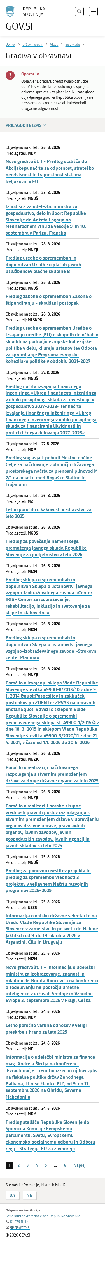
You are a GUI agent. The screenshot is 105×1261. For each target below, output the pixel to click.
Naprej (79, 1165)
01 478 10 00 (20, 1222)
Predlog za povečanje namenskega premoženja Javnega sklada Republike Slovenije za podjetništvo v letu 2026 (46, 548)
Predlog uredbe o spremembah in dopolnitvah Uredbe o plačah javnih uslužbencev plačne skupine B (43, 264)
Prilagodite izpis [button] (23, 125)
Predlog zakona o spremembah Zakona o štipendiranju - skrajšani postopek (49, 299)
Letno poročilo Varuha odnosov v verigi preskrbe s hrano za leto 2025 (46, 1028)
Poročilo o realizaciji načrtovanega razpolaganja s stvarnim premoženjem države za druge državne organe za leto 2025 (52, 774)
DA (12, 1195)
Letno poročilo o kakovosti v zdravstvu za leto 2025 (49, 512)
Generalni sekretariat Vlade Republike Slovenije (43, 1216)
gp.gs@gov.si (20, 1227)
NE (29, 1195)
